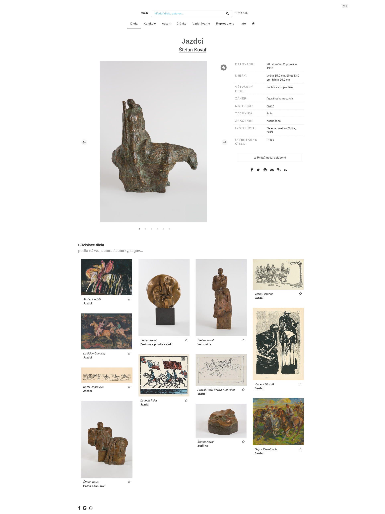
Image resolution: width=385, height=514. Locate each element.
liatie (270, 113)
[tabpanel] (154, 142)
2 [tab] (145, 229)
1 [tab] (139, 229)
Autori (166, 23)
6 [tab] (169, 229)
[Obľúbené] (253, 23)
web (144, 13)
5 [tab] (163, 229)
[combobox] (191, 13)
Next (225, 142)
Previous (84, 142)
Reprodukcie (225, 23)
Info (243, 23)
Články (181, 23)
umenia (241, 13)
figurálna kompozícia (280, 98)
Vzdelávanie (201, 23)
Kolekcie (150, 23)
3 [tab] (151, 229)
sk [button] (345, 6)
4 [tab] (157, 229)
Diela (134, 23)
